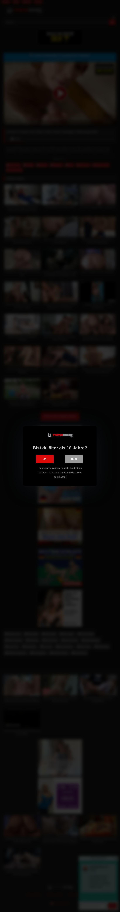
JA (45, 459)
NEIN (74, 459)
